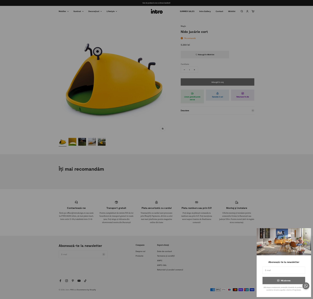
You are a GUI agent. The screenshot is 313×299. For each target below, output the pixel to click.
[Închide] (306, 233)
